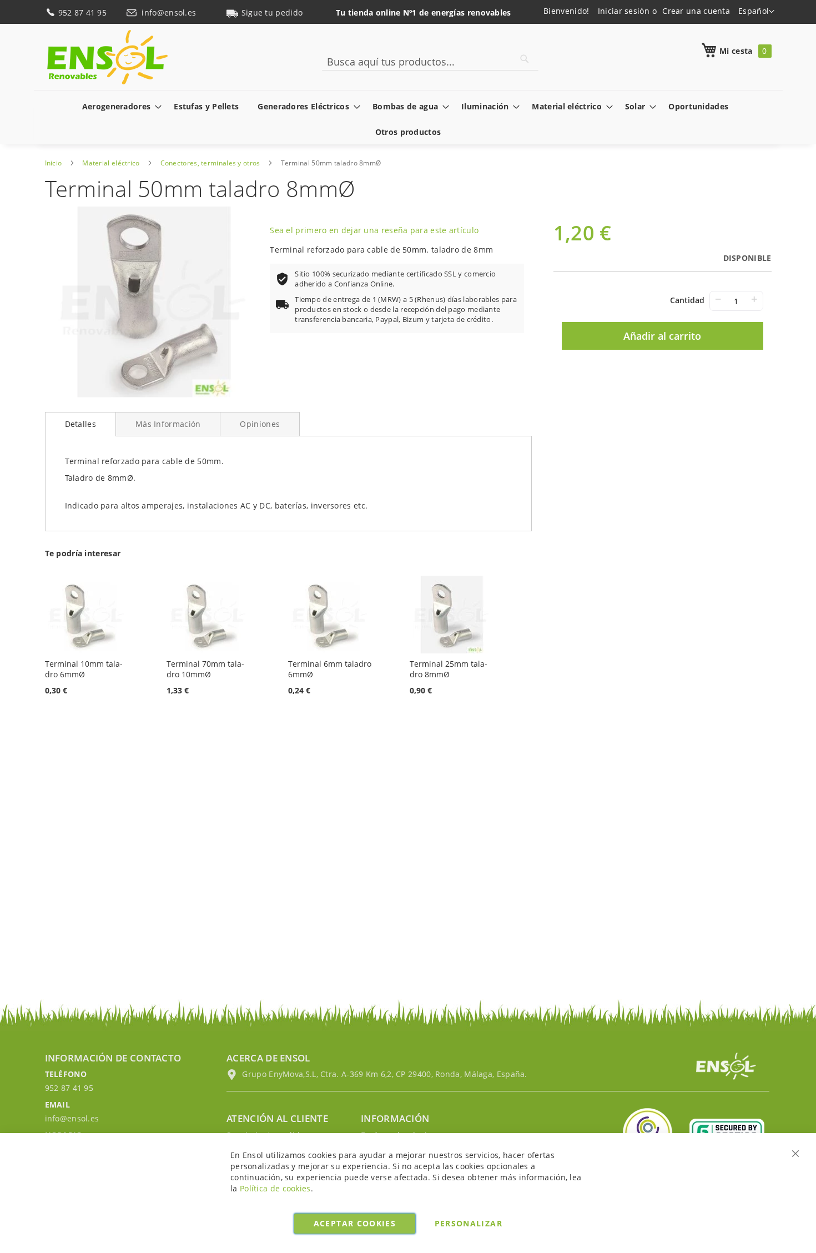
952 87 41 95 (83, 12)
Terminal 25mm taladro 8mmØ (448, 669)
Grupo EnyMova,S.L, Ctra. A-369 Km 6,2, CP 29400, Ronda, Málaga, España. (383, 1074)
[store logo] (107, 57)
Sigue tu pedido (272, 12)
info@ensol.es (170, 12)
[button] (756, 12)
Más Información (168, 424)
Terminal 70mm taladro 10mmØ (205, 669)
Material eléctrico (110, 163)
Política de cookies (275, 1188)
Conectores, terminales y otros (210, 163)
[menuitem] (118, 106)
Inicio (53, 163)
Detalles (80, 424)
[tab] (80, 424)
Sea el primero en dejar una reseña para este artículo (374, 230)
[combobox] (430, 62)
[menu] (408, 118)
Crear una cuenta (696, 11)
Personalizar (468, 1223)
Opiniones (260, 424)
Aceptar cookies (355, 1223)
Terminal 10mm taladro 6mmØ (84, 669)
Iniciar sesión (623, 11)
